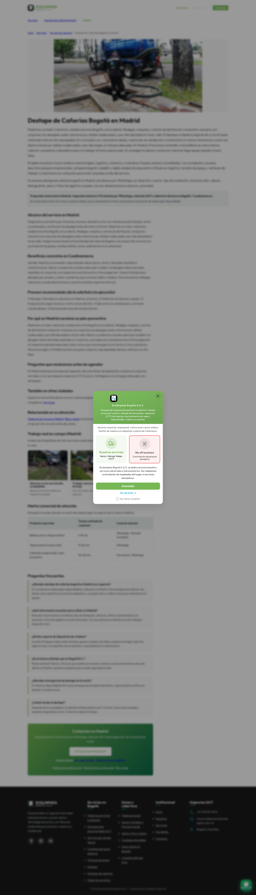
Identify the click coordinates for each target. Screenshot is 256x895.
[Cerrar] (158, 396)
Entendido (128, 486)
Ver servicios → (128, 492)
